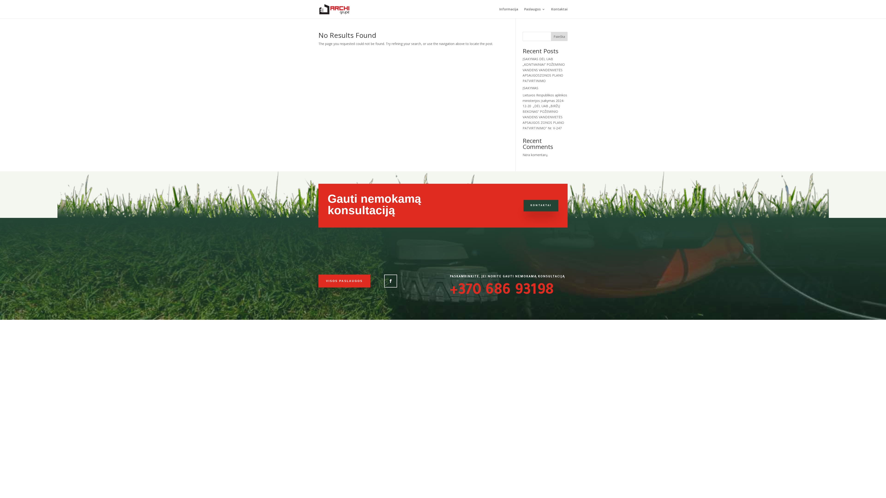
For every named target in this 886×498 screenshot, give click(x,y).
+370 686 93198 (502, 291)
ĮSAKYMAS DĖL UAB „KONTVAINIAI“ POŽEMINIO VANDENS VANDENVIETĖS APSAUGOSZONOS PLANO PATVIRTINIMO (544, 70)
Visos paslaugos (344, 281)
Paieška (559, 36)
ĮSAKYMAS (530, 88)
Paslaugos (532, 9)
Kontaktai (559, 9)
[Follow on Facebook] (390, 281)
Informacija (508, 9)
